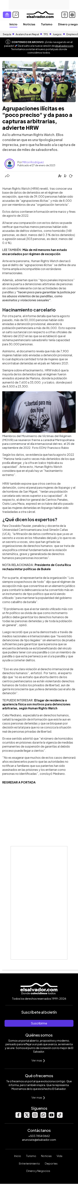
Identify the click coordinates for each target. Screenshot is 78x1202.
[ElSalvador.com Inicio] (40, 14)
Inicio (13, 24)
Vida (59, 1156)
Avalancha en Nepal (27, 34)
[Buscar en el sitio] (16, 15)
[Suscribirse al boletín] (7, 15)
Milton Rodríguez (33, 162)
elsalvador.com (64, 45)
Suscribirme (39, 1023)
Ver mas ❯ (38, 1060)
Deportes (51, 1163)
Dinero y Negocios (38, 1170)
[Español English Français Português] (72, 15)
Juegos (57, 34)
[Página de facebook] (18, 1117)
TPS (46, 34)
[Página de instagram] (35, 1117)
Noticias (29, 24)
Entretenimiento (29, 1163)
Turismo (46, 24)
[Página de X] (26, 1117)
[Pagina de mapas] (65, 15)
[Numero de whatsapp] (43, 1117)
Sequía (7, 34)
